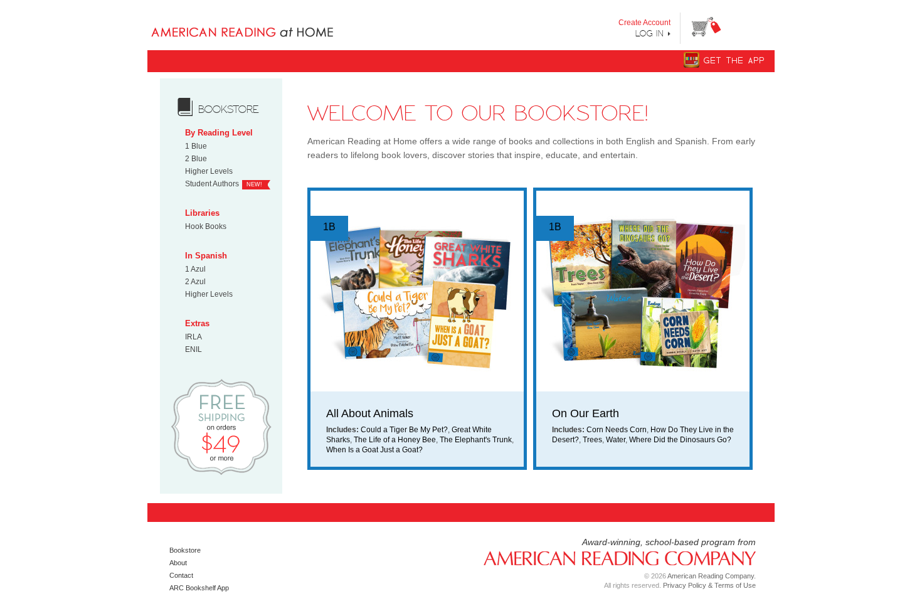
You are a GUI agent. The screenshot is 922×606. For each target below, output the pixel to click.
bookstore (228, 109)
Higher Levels (209, 171)
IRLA (193, 336)
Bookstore (185, 550)
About (178, 562)
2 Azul (195, 281)
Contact (181, 575)
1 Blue (196, 146)
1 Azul (195, 269)
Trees (592, 439)
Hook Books (205, 226)
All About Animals (369, 413)
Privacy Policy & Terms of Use (709, 585)
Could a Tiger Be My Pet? (404, 429)
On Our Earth (585, 413)
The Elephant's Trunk (476, 439)
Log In (649, 33)
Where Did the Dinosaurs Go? (680, 439)
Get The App (734, 60)
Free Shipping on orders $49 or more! (221, 426)
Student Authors (212, 183)
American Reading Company (615, 557)
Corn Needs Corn (616, 429)
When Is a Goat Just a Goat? (374, 449)
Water (615, 439)
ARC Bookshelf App (199, 588)
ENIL (193, 349)
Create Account (644, 22)
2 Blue (196, 158)
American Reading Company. (711, 576)
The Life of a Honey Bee (395, 439)
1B (329, 227)
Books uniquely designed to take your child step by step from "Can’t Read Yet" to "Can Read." (262, 22)
